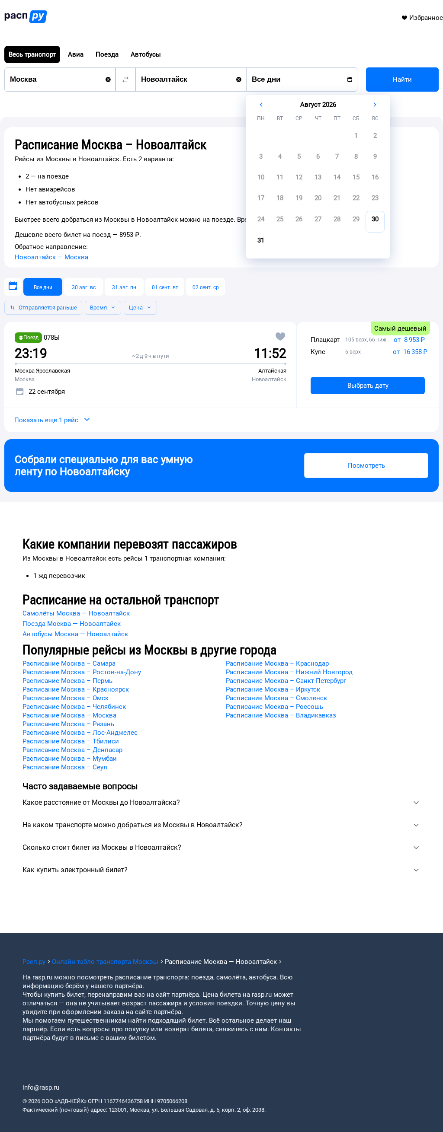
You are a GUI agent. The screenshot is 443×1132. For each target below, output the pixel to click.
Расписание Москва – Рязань (68, 724)
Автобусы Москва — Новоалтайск (75, 634)
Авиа (75, 54)
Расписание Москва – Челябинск (74, 707)
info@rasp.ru (40, 1087)
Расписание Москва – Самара (69, 663)
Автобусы (146, 54)
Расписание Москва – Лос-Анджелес (80, 733)
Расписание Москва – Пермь (67, 681)
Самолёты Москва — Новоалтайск (76, 613)
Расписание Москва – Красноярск (75, 689)
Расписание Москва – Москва (69, 715)
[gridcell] (356, 138)
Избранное (426, 18)
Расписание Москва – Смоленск (276, 698)
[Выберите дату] (13, 287)
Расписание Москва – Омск (65, 698)
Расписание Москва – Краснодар (277, 663)
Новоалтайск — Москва (51, 257)
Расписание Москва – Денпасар (72, 750)
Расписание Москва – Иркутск (273, 689)
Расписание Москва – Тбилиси (70, 741)
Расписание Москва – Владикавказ (281, 715)
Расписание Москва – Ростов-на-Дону (81, 672)
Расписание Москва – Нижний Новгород (289, 672)
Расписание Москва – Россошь (274, 707)
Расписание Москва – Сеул (64, 767)
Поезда (107, 54)
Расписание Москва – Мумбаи (69, 758)
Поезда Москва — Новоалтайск (71, 624)
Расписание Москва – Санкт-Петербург (286, 681)
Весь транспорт (32, 54)
